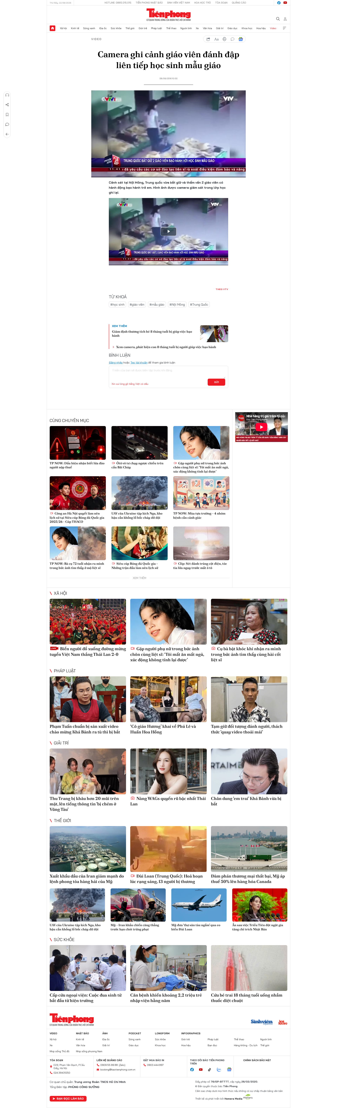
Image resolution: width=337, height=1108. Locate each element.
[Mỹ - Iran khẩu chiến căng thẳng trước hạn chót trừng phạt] (138, 905)
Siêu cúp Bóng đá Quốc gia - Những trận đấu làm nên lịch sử (134, 566)
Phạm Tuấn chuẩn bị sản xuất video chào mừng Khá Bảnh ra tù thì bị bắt (85, 729)
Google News (240, 39)
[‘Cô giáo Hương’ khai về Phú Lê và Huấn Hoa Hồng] (168, 699)
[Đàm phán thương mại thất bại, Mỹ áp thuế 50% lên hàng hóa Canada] (249, 849)
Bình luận (7, 124)
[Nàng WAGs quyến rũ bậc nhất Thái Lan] (168, 771)
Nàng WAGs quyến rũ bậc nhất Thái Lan (168, 801)
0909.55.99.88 (109, 1065)
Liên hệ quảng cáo (109, 1060)
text (216, 39)
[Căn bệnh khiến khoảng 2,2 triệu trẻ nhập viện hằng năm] (168, 968)
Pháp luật (156, 28)
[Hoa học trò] (282, 1023)
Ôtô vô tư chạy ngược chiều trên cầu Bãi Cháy (137, 465)
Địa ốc (103, 28)
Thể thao (171, 28)
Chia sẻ (7, 104)
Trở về (7, 134)
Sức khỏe (116, 28)
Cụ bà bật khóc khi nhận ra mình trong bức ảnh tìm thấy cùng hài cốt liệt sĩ (246, 654)
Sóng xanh (89, 28)
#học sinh (117, 304)
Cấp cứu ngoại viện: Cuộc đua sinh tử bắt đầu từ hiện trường (85, 997)
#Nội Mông (177, 304)
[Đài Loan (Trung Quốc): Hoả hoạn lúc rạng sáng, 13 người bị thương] (168, 849)
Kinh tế (75, 28)
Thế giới (129, 28)
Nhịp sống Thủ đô (59, 1051)
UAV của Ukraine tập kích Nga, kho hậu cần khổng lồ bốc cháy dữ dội (136, 515)
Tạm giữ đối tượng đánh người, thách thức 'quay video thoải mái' (247, 729)
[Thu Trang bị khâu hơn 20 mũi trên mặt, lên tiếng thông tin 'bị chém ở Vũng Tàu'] (88, 771)
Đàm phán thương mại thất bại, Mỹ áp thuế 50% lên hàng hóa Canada (248, 878)
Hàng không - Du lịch (245, 1045)
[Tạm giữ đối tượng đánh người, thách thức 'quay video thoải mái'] (249, 699)
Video (273, 28)
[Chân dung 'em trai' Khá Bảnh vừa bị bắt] (249, 771)
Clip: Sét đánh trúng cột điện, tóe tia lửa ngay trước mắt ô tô (200, 566)
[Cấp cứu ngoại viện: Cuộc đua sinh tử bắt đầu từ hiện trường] (88, 968)
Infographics (190, 1033)
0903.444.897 (155, 1065)
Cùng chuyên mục (69, 420)
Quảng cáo (239, 2)
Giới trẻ (143, 28)
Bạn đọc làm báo (70, 1098)
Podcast (135, 1033)
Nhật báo (82, 1033)
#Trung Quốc (199, 304)
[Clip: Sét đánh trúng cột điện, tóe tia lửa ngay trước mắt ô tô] (201, 543)
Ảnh (105, 1033)
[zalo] (220, 1070)
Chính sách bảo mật (257, 1060)
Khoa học (247, 28)
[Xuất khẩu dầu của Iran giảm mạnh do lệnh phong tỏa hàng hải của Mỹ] (88, 849)
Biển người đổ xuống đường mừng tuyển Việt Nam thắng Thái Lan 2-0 (88, 651)
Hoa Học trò (202, 2)
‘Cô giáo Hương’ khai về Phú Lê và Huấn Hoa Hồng (163, 729)
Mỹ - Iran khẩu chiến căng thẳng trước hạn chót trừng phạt (135, 927)
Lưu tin (7, 114)
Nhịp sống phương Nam (89, 1051)
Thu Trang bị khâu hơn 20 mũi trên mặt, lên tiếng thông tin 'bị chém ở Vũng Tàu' (84, 804)
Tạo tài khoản (138, 362)
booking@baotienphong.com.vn (117, 1069)
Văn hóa (207, 28)
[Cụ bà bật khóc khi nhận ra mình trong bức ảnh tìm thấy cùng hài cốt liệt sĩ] (249, 622)
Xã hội (63, 28)
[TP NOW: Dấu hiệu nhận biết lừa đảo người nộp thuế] (78, 443)
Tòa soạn (221, 2)
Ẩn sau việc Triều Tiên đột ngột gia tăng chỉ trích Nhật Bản (257, 927)
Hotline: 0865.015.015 (118, 2)
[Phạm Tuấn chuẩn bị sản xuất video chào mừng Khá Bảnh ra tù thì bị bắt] (88, 699)
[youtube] (285, 3)
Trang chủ (52, 28)
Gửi (216, 382)
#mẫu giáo (157, 304)
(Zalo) (122, 1065)
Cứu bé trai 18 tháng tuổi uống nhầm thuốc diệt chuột (246, 997)
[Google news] (231, 1070)
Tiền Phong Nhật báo (149, 2)
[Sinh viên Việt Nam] (262, 1023)
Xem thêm (284, 28)
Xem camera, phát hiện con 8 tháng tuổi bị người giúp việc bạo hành (166, 347)
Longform (162, 1033)
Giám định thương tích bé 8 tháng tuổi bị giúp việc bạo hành (152, 333)
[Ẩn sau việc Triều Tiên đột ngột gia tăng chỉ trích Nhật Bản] (260, 905)
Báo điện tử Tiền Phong (169, 14)
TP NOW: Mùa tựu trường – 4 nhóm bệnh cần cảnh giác (199, 515)
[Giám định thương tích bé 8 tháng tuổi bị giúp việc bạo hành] (214, 333)
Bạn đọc (212, 1045)
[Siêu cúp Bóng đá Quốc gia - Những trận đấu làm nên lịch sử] (139, 543)
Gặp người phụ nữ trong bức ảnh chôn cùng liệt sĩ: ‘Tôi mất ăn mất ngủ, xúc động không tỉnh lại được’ (201, 467)
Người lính (186, 28)
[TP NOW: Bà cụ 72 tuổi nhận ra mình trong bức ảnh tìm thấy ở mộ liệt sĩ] (78, 543)
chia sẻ (208, 39)
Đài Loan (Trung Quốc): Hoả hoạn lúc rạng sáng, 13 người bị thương (166, 878)
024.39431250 (62, 1072)
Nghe (7, 94)
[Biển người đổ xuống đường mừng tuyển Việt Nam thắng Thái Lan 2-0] (88, 622)
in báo (224, 39)
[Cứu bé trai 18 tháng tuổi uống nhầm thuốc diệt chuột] (249, 968)
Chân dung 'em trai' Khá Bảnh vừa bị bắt (246, 801)
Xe (197, 28)
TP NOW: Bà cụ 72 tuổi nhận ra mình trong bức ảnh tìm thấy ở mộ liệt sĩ (77, 566)
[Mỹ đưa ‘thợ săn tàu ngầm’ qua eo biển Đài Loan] (199, 905)
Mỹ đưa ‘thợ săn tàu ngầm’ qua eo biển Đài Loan (195, 927)
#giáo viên (137, 304)
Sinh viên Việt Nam (178, 2)
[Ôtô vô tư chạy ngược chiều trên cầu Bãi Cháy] (139, 443)
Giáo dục (232, 28)
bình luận (232, 39)
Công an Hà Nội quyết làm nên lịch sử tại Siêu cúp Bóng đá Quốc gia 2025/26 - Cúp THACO (77, 517)
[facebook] (279, 3)
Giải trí (219, 28)
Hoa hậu (261, 28)
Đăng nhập (116, 362)
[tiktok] (211, 1070)
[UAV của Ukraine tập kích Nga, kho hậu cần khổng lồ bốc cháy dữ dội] (139, 493)
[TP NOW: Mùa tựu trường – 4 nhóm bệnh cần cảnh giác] (201, 493)
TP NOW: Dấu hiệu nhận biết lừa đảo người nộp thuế (77, 465)
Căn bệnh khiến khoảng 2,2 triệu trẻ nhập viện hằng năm (166, 997)
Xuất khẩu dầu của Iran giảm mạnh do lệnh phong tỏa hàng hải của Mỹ (87, 878)
